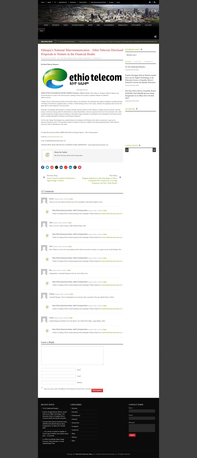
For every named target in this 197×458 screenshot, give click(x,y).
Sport (90, 25)
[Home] (40, 24)
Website (79, 382)
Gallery (148, 25)
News (46, 25)
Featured (74, 419)
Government (109, 25)
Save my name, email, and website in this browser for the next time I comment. (67, 389)
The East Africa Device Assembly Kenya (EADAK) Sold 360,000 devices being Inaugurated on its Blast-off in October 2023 (55, 425)
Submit (132, 435)
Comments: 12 (97, 58)
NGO (41, 31)
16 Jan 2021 (52, 58)
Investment (136, 25)
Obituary (74, 437)
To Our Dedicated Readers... (136, 67)
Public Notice (83, 2)
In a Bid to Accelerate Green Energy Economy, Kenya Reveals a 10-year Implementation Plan (53, 441)
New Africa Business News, (84, 454)
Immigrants (122, 25)
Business (55, 25)
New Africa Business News (98, 2)
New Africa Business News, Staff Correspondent (76, 58)
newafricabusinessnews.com (55, 137)
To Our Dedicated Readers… (68, 41)
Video (65, 25)
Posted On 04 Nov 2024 (132, 70)
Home (42, 2)
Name (79, 370)
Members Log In (131, 55)
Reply (71, 199)
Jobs (98, 25)
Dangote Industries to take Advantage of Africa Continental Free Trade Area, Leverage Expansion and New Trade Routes (99, 180)
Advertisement (63, 2)
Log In (118, 2)
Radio (49, 2)
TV (55, 2)
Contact (111, 2)
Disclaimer (73, 2)
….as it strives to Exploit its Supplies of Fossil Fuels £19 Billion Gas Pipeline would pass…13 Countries (55, 433)
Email (79, 376)
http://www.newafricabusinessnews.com (110, 213)
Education (75, 412)
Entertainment (78, 25)
